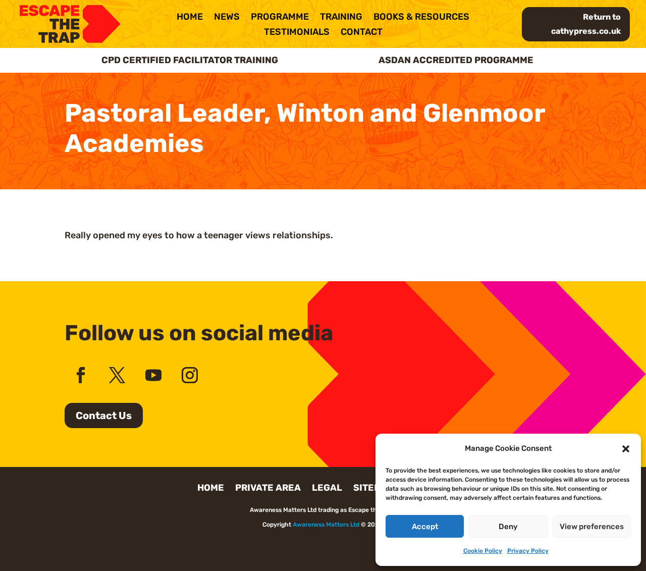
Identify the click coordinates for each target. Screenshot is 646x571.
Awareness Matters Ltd (326, 524)
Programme (280, 17)
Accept (425, 526)
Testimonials (297, 32)
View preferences (592, 526)
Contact (362, 32)
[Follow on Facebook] (81, 375)
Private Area (268, 488)
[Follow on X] (117, 375)
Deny (508, 526)
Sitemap (373, 488)
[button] (626, 449)
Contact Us (104, 415)
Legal (327, 488)
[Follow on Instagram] (190, 375)
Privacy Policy (528, 550)
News (227, 17)
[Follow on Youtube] (153, 375)
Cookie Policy (482, 550)
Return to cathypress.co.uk (586, 23)
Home (190, 17)
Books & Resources (421, 17)
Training (341, 17)
